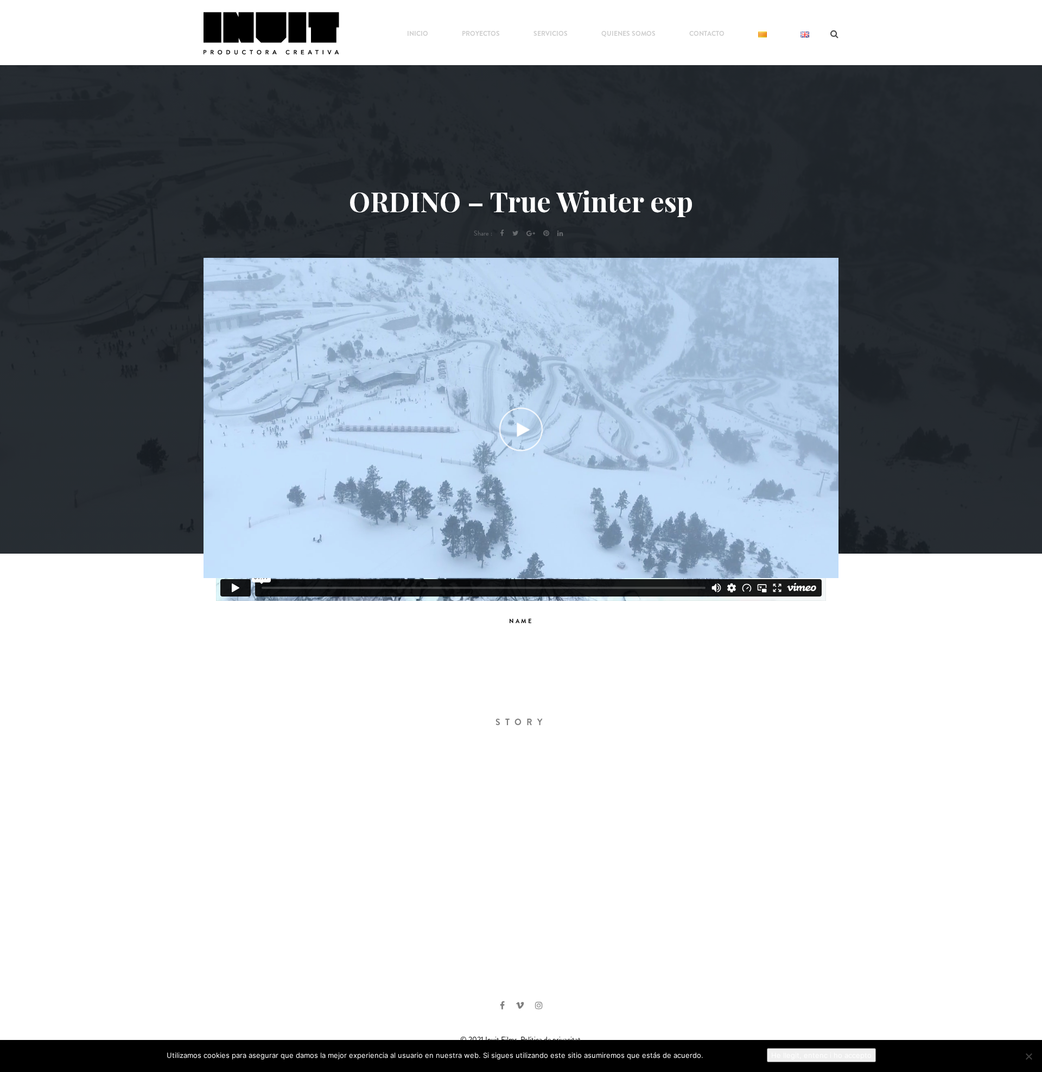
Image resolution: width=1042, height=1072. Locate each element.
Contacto (707, 34)
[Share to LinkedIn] (560, 233)
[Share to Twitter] (515, 233)
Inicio (417, 34)
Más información (733, 1055)
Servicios (550, 34)
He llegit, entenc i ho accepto (821, 1055)
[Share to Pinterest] (546, 233)
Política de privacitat (551, 1039)
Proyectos (481, 34)
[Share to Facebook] (502, 233)
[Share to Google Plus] (531, 233)
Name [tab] (521, 621)
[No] (1028, 1056)
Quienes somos (628, 34)
